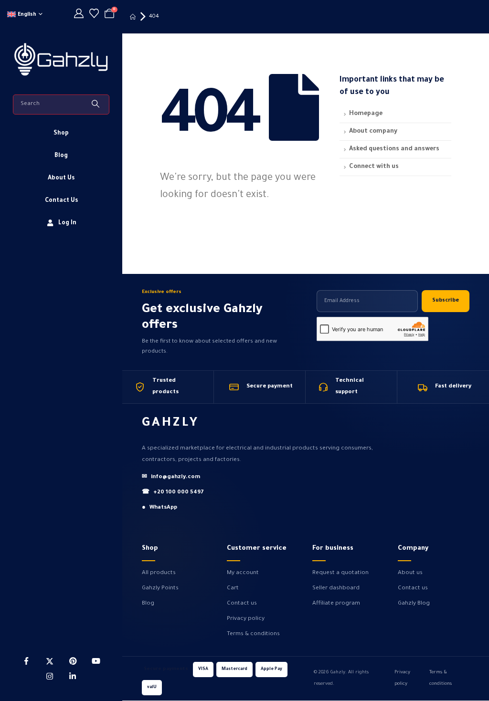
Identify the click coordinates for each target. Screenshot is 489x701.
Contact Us (61, 201)
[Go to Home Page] (133, 16)
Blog (61, 156)
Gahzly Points (160, 588)
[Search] (96, 104)
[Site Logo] (61, 58)
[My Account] (79, 15)
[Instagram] (50, 676)
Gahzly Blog (414, 603)
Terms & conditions (253, 634)
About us (410, 573)
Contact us (242, 603)
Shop (61, 133)
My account (243, 573)
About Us (61, 178)
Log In (67, 223)
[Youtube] (96, 661)
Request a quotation (340, 573)
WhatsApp (159, 508)
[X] (50, 661)
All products (159, 573)
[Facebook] (26, 661)
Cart (233, 588)
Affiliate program (336, 603)
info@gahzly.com (171, 477)
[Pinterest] (72, 661)
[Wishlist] (94, 15)
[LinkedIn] (72, 676)
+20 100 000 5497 (173, 493)
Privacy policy (246, 619)
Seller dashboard (336, 588)
